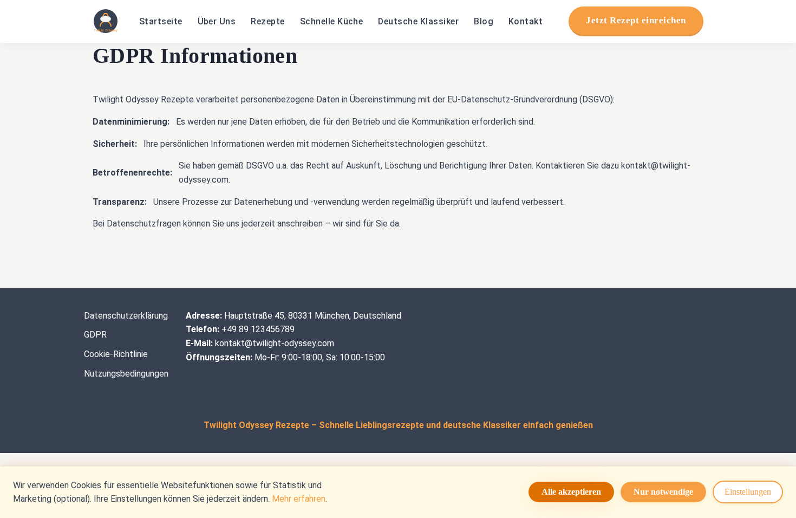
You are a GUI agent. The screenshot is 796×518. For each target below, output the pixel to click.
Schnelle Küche (331, 21)
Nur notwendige (663, 491)
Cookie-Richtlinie (116, 354)
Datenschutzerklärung (126, 315)
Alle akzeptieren (571, 491)
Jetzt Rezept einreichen (636, 20)
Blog (483, 21)
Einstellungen (748, 491)
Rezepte (267, 21)
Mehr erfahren (298, 499)
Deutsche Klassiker (418, 21)
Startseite (160, 21)
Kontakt (525, 21)
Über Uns (217, 21)
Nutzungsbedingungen (126, 373)
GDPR (95, 334)
